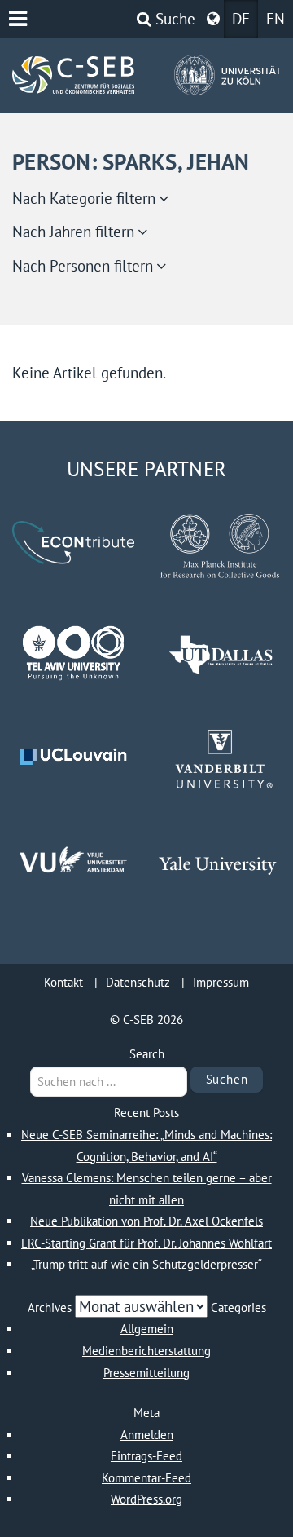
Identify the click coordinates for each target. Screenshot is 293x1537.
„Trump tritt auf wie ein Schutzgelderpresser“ (146, 1264)
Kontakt (63, 982)
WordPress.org (146, 1499)
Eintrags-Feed (146, 1456)
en (275, 19)
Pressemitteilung (146, 1372)
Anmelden (146, 1434)
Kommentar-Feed (146, 1478)
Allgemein (146, 1328)
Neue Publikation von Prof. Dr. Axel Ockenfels (146, 1221)
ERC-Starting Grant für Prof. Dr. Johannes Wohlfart (146, 1243)
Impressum (221, 982)
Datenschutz (138, 982)
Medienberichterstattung (146, 1350)
